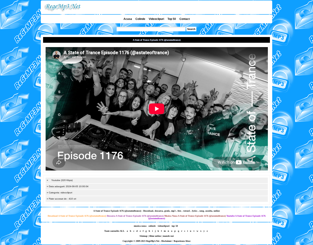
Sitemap (144, 236)
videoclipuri (164, 226)
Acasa (128, 19)
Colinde (140, 19)
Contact (184, 19)
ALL (122, 231)
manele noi (168, 236)
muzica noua (140, 226)
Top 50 (171, 19)
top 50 (175, 226)
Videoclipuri (156, 19)
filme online (155, 236)
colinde (152, 226)
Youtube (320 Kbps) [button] (62, 180)
